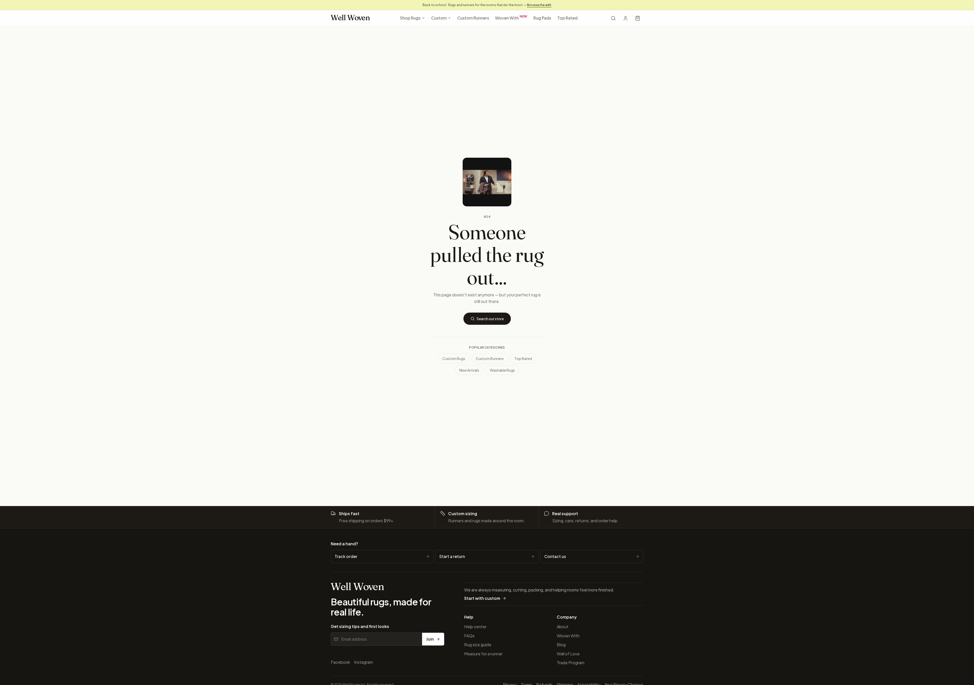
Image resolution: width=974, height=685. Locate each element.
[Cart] (637, 18)
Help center (475, 626)
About (562, 626)
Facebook (340, 662)
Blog (561, 644)
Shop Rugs (410, 18)
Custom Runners (473, 18)
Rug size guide (477, 644)
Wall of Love (568, 653)
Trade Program (570, 662)
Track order (346, 556)
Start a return (452, 556)
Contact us (555, 556)
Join (430, 639)
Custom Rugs (453, 358)
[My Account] (625, 18)
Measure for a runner (483, 653)
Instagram (363, 662)
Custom (439, 18)
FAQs (469, 635)
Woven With (511, 17)
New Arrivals (469, 370)
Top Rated (567, 18)
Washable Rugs (502, 370)
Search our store (490, 318)
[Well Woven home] (350, 18)
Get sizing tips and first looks (360, 626)
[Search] (613, 18)
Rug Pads (542, 18)
